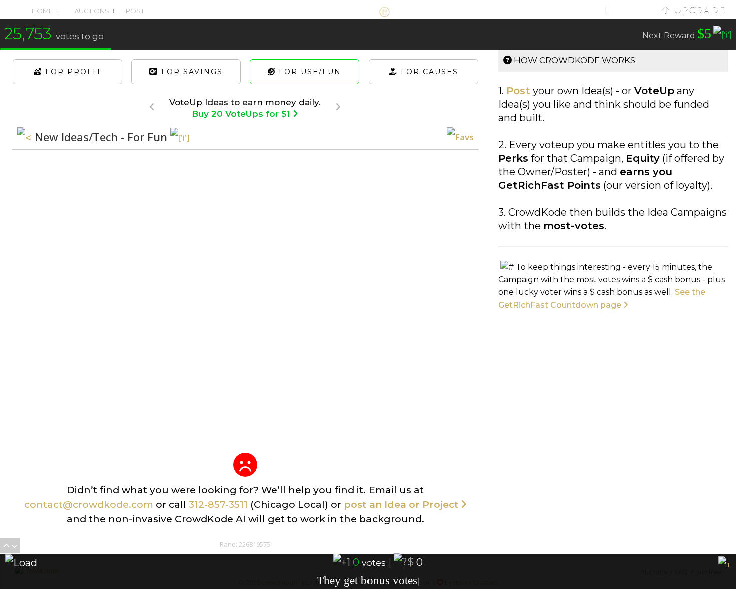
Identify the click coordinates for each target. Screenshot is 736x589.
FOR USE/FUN (308, 71)
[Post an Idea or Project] (245, 465)
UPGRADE (697, 9)
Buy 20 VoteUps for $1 (242, 114)
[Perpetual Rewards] (722, 36)
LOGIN (589, 10)
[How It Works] (180, 138)
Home (42, 11)
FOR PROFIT (71, 71)
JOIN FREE (626, 10)
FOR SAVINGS (190, 71)
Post (134, 11)
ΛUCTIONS (91, 11)
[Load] (18, 563)
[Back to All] (24, 136)
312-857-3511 (218, 504)
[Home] (368, 9)
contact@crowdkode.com (88, 504)
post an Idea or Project (402, 504)
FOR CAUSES (428, 71)
